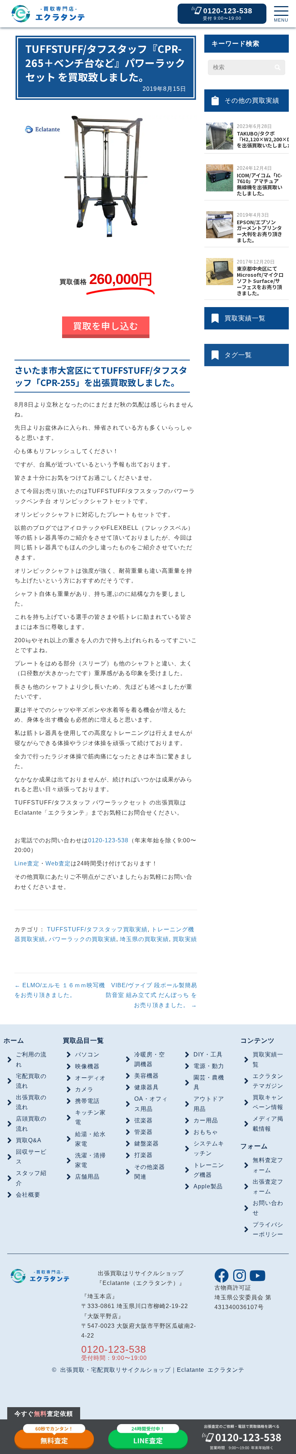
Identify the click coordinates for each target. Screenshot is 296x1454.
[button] (281, 14)
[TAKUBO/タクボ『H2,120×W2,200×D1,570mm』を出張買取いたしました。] (219, 135)
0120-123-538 (108, 840)
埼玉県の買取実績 (144, 939)
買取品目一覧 (83, 1040)
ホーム (14, 1040)
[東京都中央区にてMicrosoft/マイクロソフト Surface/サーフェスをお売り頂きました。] (219, 271)
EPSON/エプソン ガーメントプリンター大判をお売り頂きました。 (259, 231)
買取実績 (185, 939)
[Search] (277, 67)
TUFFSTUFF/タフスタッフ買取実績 (97, 929)
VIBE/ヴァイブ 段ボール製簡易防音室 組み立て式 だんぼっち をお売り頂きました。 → (151, 995)
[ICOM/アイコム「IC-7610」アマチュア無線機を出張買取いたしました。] (219, 177)
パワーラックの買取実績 (82, 939)
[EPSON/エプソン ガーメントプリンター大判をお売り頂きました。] (219, 224)
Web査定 (58, 863)
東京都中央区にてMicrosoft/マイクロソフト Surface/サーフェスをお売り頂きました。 (260, 280)
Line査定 (26, 863)
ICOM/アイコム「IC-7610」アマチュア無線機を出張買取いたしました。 (259, 184)
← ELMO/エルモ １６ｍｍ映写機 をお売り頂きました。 (59, 990)
